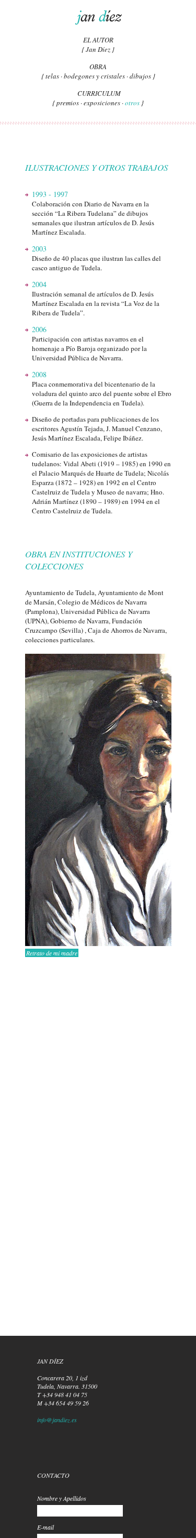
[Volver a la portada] (98, 17)
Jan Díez (98, 49)
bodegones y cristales (94, 76)
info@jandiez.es (57, 1419)
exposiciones (102, 102)
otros (132, 102)
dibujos (140, 76)
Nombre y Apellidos (61, 1498)
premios (67, 102)
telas (52, 76)
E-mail (45, 1527)
